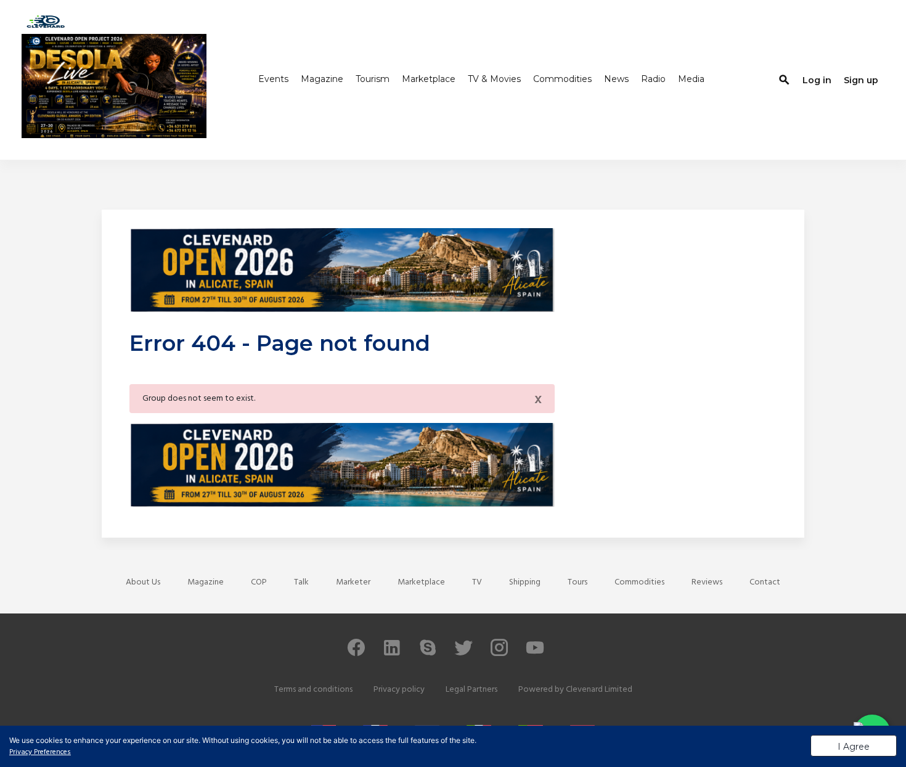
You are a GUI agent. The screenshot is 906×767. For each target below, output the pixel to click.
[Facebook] (356, 653)
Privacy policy (399, 690)
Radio (653, 78)
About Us (143, 582)
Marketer (353, 582)
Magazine (322, 78)
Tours (577, 582)
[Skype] (427, 653)
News (616, 78)
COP (259, 582)
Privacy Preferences (40, 752)
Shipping (525, 582)
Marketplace (428, 78)
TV (477, 582)
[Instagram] (499, 653)
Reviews (707, 582)
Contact (764, 582)
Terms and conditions (313, 690)
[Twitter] (463, 653)
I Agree (854, 746)
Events (273, 78)
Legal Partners (471, 690)
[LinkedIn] (392, 653)
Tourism (373, 78)
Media (691, 78)
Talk (301, 582)
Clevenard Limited (599, 690)
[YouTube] (534, 653)
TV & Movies (494, 78)
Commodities (562, 78)
